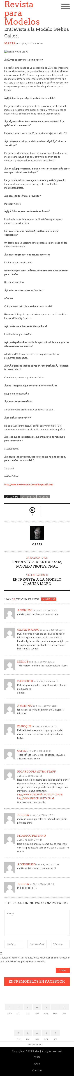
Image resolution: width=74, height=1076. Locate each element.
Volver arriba (35, 1044)
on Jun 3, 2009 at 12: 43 (47, 864)
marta (9, 43)
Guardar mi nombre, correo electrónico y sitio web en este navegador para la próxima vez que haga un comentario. (35, 959)
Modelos (43, 497)
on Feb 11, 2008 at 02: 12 (29, 775)
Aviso (37, 1063)
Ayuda (37, 1056)
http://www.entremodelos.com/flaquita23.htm (28, 484)
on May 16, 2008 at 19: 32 (42, 815)
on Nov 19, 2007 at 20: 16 (45, 681)
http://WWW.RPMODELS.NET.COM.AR (35, 798)
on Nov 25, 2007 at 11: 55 (45, 705)
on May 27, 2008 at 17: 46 (29, 840)
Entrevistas (28, 497)
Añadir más (49, 599)
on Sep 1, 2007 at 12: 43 (45, 610)
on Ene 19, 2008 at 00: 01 (39, 751)
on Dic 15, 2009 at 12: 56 (42, 884)
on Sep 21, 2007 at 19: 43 (52, 629)
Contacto (37, 1070)
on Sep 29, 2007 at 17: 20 (41, 661)
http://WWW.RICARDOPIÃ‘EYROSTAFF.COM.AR (40, 794)
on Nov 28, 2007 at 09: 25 (44, 726)
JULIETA (23, 884)
